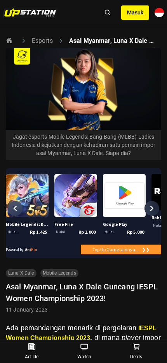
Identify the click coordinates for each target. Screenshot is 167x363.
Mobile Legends (59, 273)
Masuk (135, 12)
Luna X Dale (21, 273)
